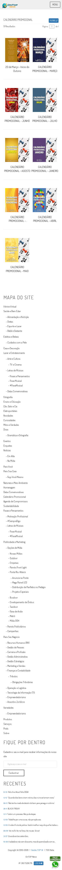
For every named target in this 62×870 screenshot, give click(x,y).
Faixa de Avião (16, 611)
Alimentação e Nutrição (18, 317)
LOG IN (38, 863)
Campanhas (12, 631)
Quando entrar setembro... (16, 836)
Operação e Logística (16, 687)
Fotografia (8, 397)
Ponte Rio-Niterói (18, 572)
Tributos (13, 676)
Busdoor (14, 597)
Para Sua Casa (10, 471)
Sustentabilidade (11, 506)
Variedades (8, 707)
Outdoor (14, 558)
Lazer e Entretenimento (14, 352)
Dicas (5, 429)
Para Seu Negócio (11, 636)
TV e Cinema (16, 364)
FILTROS (53, 21)
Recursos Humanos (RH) (18, 642)
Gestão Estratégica (15, 661)
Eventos (7, 441)
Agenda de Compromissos (15, 501)
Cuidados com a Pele (17, 342)
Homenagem (9, 487)
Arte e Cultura (13, 358)
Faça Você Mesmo (15, 477)
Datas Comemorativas (17, 391)
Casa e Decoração (11, 348)
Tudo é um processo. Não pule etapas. (19, 814)
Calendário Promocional (14, 496)
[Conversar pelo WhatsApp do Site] (55, 862)
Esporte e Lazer (14, 326)
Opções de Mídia (14, 547)
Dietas (10, 321)
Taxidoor (14, 606)
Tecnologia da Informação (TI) (21, 692)
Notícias (7, 450)
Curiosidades (9, 420)
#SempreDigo (13, 521)
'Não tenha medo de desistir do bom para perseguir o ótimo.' (28, 803)
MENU (55, 4)
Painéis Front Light (18, 567)
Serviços (7, 723)
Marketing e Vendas (16, 665)
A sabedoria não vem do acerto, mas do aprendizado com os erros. (28, 842)
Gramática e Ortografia (17, 435)
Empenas (14, 562)
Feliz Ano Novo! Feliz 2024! (16, 792)
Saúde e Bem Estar (12, 311)
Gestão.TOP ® (37, 850)
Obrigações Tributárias (22, 682)
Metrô (12, 616)
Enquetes (7, 445)
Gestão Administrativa (17, 656)
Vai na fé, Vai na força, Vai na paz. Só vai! (21, 831)
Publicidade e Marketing (14, 541)
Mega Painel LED (19, 582)
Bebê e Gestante (14, 330)
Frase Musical (16, 380)
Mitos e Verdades (11, 424)
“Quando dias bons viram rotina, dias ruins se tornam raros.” (29, 798)
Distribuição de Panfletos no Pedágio (29, 587)
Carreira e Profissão (16, 652)
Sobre (6, 733)
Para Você (8, 466)
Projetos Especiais (20, 591)
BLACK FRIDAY (11, 809)
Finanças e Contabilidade (18, 670)
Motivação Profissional (17, 516)
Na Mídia (11, 460)
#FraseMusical (16, 385)
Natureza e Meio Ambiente (15, 482)
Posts (5, 728)
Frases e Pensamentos (20, 376)
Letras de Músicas (15, 370)
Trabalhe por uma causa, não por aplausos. (22, 819)
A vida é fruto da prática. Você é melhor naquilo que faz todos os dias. (30, 825)
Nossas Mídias (16, 553)
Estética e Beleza (11, 336)
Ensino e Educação (12, 401)
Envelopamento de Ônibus (22, 602)
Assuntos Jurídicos (16, 701)
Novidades (8, 415)
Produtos (7, 719)
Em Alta (11, 456)
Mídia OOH (14, 620)
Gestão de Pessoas (15, 647)
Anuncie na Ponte (20, 577)
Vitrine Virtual (9, 306)
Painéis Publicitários (16, 626)
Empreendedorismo (16, 697)
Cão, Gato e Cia (10, 406)
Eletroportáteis (10, 410)
